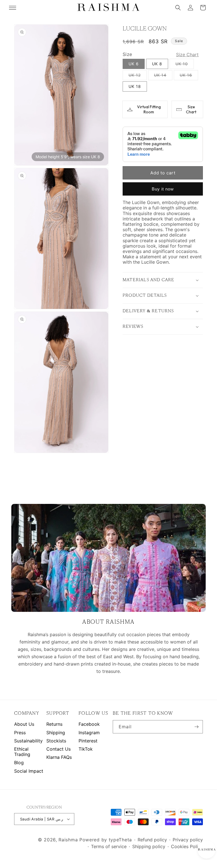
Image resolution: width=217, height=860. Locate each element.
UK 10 (184, 65)
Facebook (89, 724)
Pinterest (88, 741)
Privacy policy (188, 839)
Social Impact (28, 771)
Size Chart (191, 109)
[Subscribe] (196, 726)
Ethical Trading (22, 751)
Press (20, 732)
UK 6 (134, 63)
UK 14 (163, 76)
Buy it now (163, 189)
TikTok (86, 749)
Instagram (89, 732)
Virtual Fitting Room (149, 109)
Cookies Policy (187, 846)
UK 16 (189, 76)
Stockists (56, 741)
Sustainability (28, 741)
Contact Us (58, 749)
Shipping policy (148, 846)
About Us (24, 724)
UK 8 (157, 63)
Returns (54, 724)
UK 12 (138, 76)
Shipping (55, 732)
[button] (178, 7)
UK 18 (135, 86)
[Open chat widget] (206, 849)
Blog (19, 762)
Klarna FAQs (59, 757)
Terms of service (109, 846)
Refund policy (152, 839)
